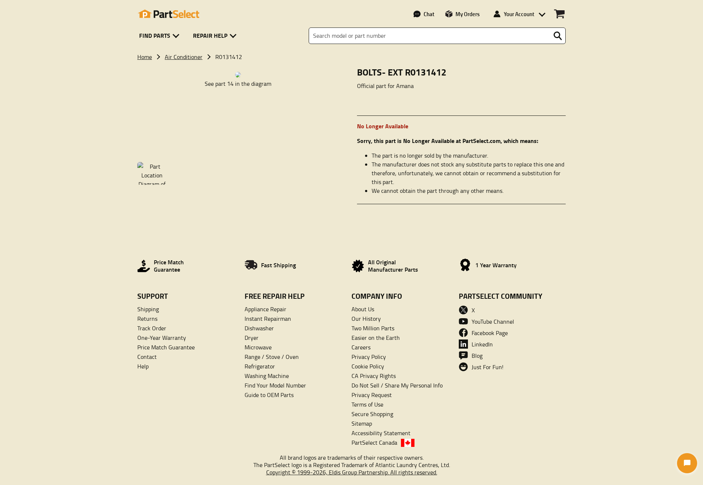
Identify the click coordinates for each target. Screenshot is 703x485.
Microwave (258, 347)
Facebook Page (490, 333)
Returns (147, 319)
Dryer (251, 338)
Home (144, 56)
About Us (363, 309)
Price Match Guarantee (166, 347)
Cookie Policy (368, 366)
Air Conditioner (183, 56)
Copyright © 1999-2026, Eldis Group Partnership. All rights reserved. (351, 472)
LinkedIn (482, 344)
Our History (366, 319)
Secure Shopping (372, 414)
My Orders (467, 14)
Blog (477, 356)
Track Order (151, 328)
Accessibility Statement (381, 433)
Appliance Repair (265, 309)
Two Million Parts (373, 328)
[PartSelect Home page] (168, 14)
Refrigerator (260, 366)
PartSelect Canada (374, 442)
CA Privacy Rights (374, 376)
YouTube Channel (493, 321)
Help (143, 366)
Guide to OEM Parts (269, 395)
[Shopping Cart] (559, 13)
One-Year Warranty (161, 338)
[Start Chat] (687, 463)
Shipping (148, 309)
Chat (429, 14)
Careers (361, 347)
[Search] (557, 35)
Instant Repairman (268, 319)
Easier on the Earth (376, 338)
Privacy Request (372, 395)
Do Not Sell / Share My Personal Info (397, 385)
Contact (147, 357)
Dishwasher (259, 328)
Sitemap (362, 423)
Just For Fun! (487, 367)
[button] (160, 35)
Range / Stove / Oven (272, 357)
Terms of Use (367, 404)
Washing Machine (267, 376)
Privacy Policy (369, 357)
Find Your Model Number (275, 385)
